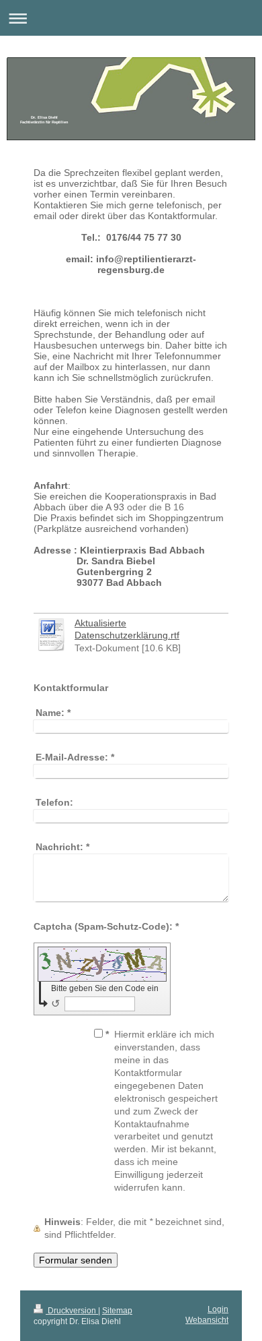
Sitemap (117, 1310)
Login (218, 1309)
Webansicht (206, 1320)
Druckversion (72, 1310)
